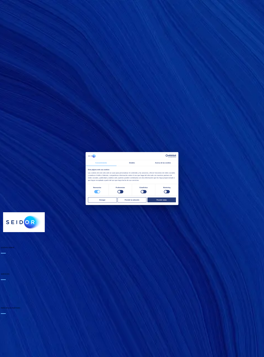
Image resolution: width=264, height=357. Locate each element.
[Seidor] (24, 222)
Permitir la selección (132, 200)
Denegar (102, 200)
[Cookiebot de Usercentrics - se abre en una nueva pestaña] (167, 156)
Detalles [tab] (132, 163)
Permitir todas (162, 200)
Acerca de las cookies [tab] (163, 163)
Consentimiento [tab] (101, 163)
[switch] (120, 191)
